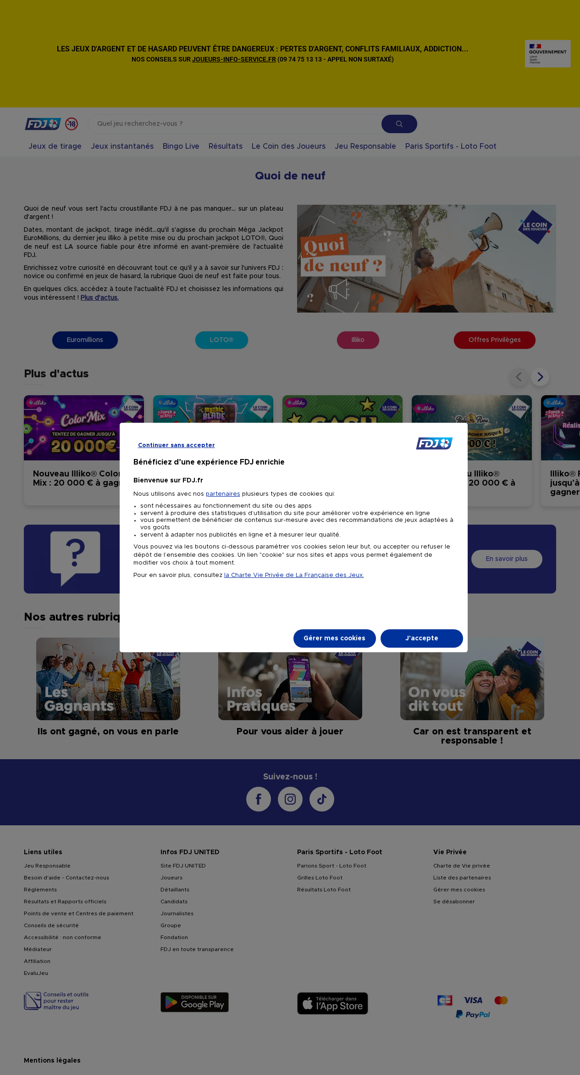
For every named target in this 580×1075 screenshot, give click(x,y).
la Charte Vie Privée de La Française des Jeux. (294, 575)
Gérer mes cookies (334, 638)
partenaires (223, 494)
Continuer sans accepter (176, 445)
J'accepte (421, 638)
